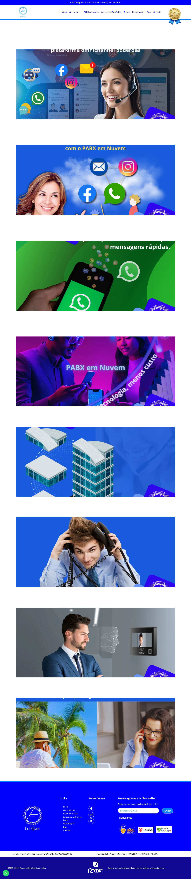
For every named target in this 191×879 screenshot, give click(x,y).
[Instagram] (91, 815)
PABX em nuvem (91, 12)
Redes (126, 12)
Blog (149, 12)
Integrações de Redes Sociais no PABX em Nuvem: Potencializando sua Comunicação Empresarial (89, 137)
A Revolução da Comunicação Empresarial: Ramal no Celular (78, 693)
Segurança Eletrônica (111, 12)
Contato (157, 12)
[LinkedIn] (91, 821)
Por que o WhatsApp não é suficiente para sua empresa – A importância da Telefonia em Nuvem (92, 233)
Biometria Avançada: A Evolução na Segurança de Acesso (75, 603)
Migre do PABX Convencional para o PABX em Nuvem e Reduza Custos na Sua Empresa (95, 329)
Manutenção (138, 12)
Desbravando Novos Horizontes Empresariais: (63, 422)
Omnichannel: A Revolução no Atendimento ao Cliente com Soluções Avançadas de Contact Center (87, 41)
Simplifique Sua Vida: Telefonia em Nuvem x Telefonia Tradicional (82, 512)
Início (64, 12)
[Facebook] (91, 808)
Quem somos (75, 12)
